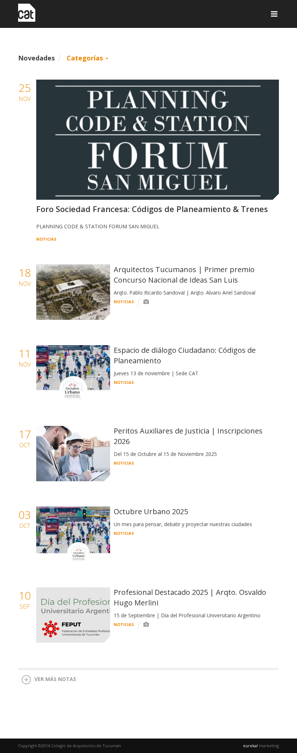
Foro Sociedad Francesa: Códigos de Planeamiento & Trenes (152, 208)
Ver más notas (55, 679)
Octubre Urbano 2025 (151, 511)
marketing (261, 745)
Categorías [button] (86, 58)
